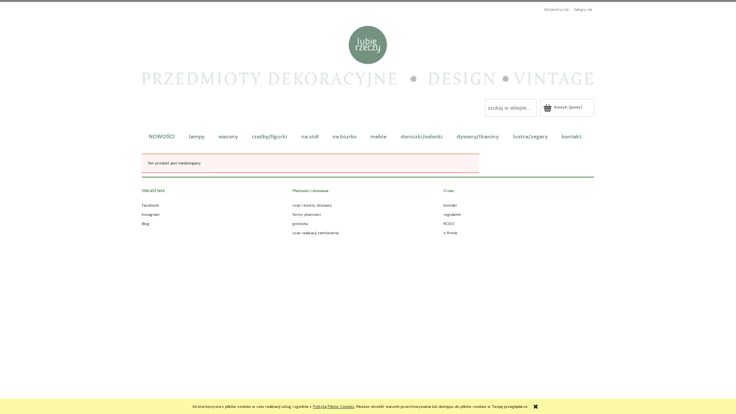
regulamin (452, 214)
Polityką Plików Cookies (333, 406)
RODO (449, 223)
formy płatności (306, 214)
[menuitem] (162, 136)
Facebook (150, 205)
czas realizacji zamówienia (315, 232)
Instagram (150, 214)
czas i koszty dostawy (312, 205)
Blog (146, 223)
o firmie (450, 232)
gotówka (300, 223)
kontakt (450, 205)
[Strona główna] (368, 52)
